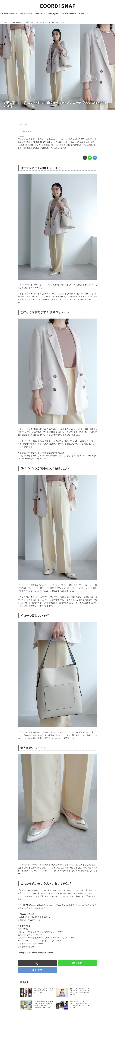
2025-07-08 (23, 124)
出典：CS (111, 109)
